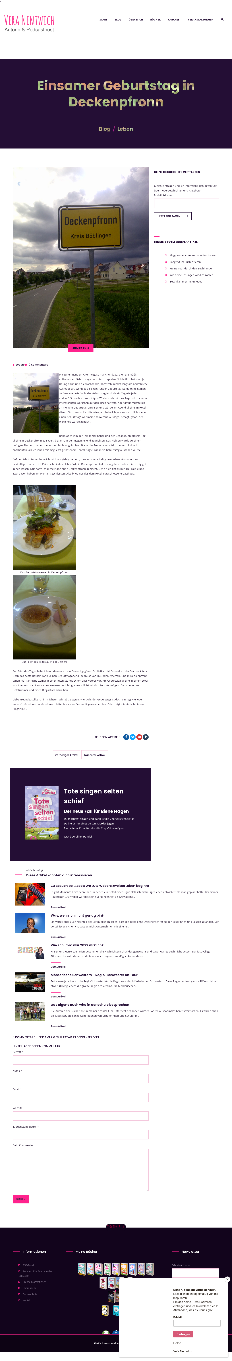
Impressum (29, 1288)
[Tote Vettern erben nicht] (150, 1269)
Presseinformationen (34, 1282)
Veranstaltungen (200, 19)
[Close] (227, 1279)
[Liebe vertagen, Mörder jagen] (90, 1269)
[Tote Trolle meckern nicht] (116, 1269)
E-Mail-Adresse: (163, 195)
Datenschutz (30, 1294)
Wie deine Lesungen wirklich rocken (191, 275)
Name (17, 1070)
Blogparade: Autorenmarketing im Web (193, 255)
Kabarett (174, 19)
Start (103, 19)
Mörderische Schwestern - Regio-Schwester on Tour (94, 975)
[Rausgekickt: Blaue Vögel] (117, 1310)
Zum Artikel (58, 907)
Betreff (18, 1052)
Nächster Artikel (94, 755)
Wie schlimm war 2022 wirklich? (77, 945)
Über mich (136, 19)
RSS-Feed (28, 1265)
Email (17, 1089)
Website (17, 1108)
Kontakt (27, 1300)
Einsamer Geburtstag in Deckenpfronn (69, 1037)
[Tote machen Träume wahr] (99, 1269)
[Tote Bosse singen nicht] (107, 1269)
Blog (118, 19)
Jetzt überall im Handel (78, 836)
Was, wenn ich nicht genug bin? (77, 915)
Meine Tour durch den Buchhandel (191, 268)
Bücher (155, 19)
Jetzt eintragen (169, 216)
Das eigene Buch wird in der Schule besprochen (90, 1004)
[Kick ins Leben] (106, 1310)
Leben (125, 129)
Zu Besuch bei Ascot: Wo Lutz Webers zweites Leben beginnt (100, 885)
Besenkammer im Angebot (186, 281)
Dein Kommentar (23, 1145)
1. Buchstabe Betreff (26, 1126)
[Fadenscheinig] (112, 1297)
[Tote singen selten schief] (141, 1269)
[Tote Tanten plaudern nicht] (124, 1269)
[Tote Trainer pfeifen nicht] (133, 1269)
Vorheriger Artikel (66, 755)
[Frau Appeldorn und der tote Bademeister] (112, 1283)
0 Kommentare (38, 364)
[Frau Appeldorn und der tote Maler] (103, 1283)
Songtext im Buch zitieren (185, 262)
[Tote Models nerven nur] (82, 1269)
